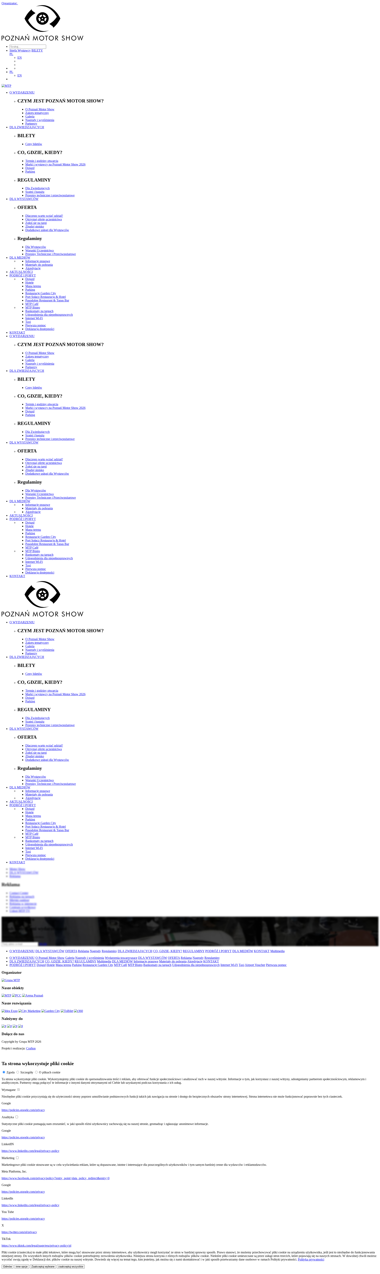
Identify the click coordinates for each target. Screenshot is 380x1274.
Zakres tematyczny (37, 113)
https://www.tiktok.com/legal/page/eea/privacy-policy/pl (36, 1245)
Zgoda (11, 1072)
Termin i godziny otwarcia (41, 161)
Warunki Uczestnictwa (39, 250)
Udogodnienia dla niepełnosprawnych (49, 314)
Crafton (31, 1048)
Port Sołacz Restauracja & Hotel (45, 296)
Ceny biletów (33, 144)
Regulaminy (109, 951)
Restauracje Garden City (40, 293)
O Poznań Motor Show (39, 109)
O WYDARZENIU (22, 92)
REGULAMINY (193, 951)
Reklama (83, 951)
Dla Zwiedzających (37, 188)
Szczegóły (26, 1072)
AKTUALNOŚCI (21, 272)
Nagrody (95, 951)
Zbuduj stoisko (34, 226)
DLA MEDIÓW (20, 257)
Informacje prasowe (37, 261)
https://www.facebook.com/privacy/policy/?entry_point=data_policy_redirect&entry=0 (55, 1178)
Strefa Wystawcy (20, 50)
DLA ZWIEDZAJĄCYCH (27, 127)
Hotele (29, 282)
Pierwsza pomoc (35, 325)
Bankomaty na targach (39, 311)
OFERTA (71, 951)
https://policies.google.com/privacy (23, 1110)
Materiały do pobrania (39, 264)
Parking (30, 171)
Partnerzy (31, 123)
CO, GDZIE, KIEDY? (167, 951)
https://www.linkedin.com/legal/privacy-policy (30, 1151)
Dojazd (29, 168)
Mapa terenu (33, 286)
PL (11, 54)
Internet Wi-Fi (34, 318)
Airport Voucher (255, 965)
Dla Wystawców (35, 247)
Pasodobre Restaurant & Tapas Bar (47, 300)
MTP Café (31, 304)
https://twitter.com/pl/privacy (19, 1232)
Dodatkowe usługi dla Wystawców (47, 230)
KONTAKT (17, 332)
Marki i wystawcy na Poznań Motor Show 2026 (55, 164)
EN (19, 57)
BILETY (37, 50)
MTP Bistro (32, 307)
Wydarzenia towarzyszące (121, 957)
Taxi (28, 321)
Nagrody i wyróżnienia (39, 120)
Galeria (29, 116)
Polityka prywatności (311, 1259)
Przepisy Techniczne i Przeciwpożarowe (50, 254)
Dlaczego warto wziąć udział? (44, 215)
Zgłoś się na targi (36, 223)
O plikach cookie (49, 1072)
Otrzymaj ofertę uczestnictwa (43, 219)
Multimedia (277, 951)
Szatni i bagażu (34, 191)
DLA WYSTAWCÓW (24, 199)
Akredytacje (33, 268)
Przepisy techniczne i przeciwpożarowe (50, 195)
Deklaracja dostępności (39, 329)
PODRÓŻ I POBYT (23, 275)
